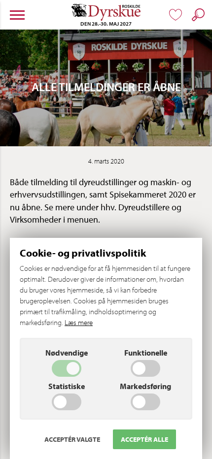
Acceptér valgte (72, 439)
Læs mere (79, 322)
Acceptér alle (144, 439)
